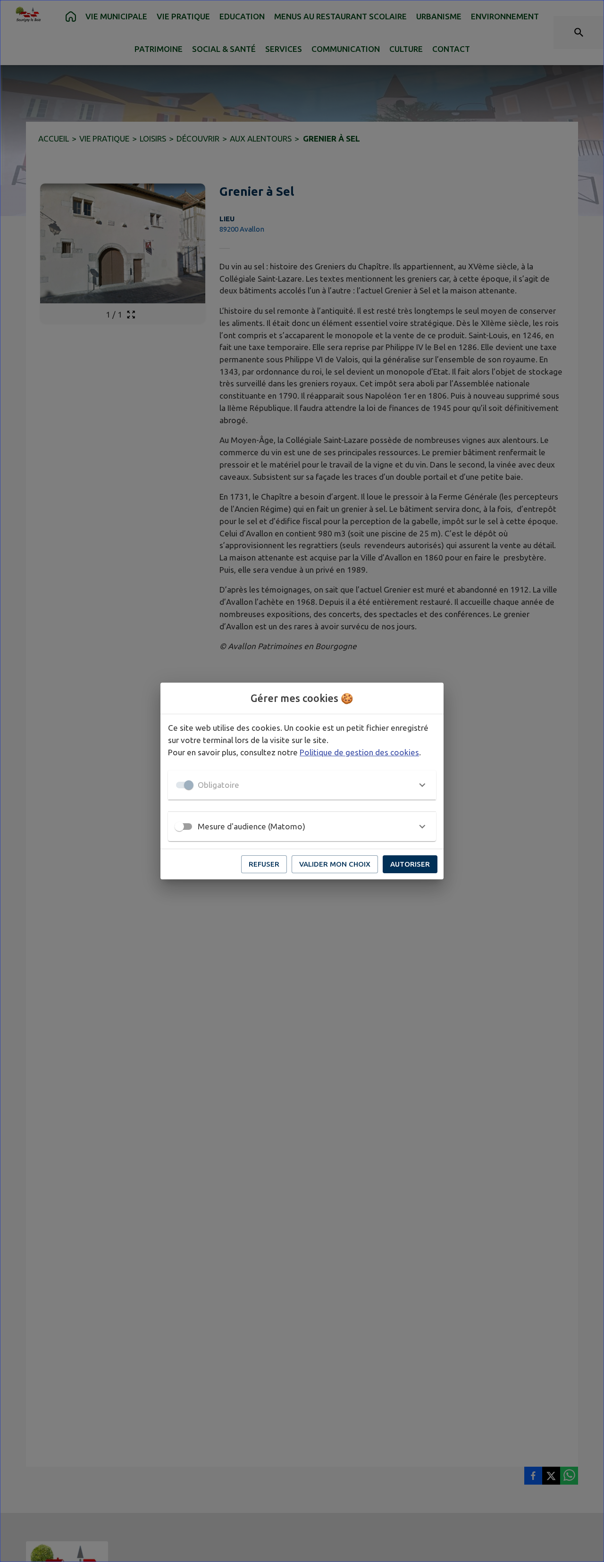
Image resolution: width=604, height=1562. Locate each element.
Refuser (264, 864)
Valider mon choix (334, 864)
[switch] (179, 826)
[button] (302, 785)
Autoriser (410, 864)
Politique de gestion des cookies (359, 752)
